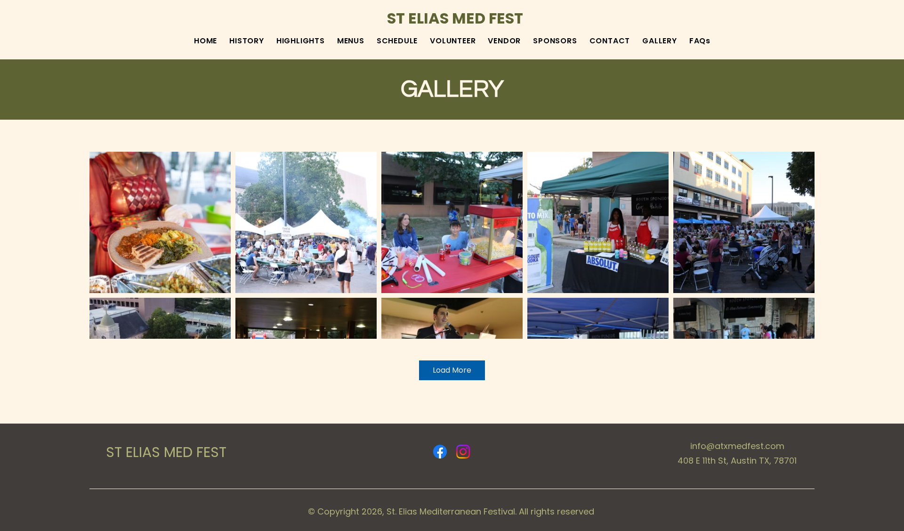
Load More (452, 370)
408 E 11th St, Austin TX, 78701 (737, 460)
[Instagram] (463, 451)
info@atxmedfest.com (737, 446)
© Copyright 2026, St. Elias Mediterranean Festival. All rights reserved (451, 511)
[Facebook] (440, 451)
